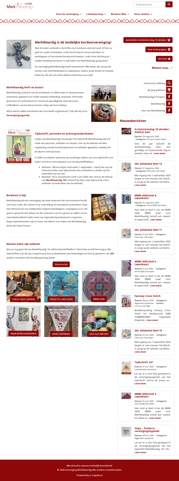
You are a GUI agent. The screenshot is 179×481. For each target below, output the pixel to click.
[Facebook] (169, 96)
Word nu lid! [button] (61, 264)
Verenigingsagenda (18, 115)
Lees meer (160, 153)
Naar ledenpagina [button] (158, 49)
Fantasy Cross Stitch (147, 296)
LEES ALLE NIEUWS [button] (98, 333)
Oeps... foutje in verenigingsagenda (147, 429)
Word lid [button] (163, 58)
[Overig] (169, 83)
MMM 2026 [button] (99, 299)
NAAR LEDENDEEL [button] (61, 333)
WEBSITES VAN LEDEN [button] (61, 299)
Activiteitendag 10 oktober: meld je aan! (152, 130)
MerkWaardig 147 (56, 180)
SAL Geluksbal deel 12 (148, 163)
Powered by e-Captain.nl (90, 475)
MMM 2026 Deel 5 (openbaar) (145, 263)
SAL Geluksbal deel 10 (148, 330)
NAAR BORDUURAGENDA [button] (23, 333)
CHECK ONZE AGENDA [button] (23, 299)
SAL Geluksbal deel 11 (148, 229)
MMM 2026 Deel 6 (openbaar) (145, 197)
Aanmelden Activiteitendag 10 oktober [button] (146, 40)
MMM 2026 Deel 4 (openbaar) (145, 395)
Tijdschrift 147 (144, 362)
